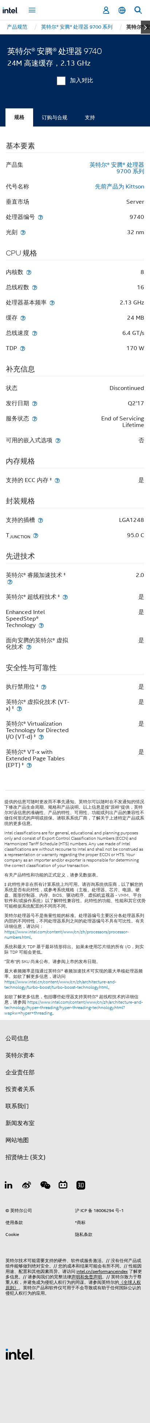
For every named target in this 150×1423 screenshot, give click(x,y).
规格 (19, 117)
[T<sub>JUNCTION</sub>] (36, 535)
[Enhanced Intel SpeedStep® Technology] (41, 625)
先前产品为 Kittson (119, 186)
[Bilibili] (63, 1186)
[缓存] (23, 318)
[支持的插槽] (40, 520)
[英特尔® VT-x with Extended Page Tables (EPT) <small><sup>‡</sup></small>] (29, 765)
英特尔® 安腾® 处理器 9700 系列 (117, 168)
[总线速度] (35, 333)
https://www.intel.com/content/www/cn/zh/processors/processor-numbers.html (66, 934)
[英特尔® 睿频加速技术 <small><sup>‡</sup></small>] (10, 581)
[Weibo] (27, 1186)
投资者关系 (20, 1089)
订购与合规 (54, 117)
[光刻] (23, 232)
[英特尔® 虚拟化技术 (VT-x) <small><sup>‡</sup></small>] (19, 708)
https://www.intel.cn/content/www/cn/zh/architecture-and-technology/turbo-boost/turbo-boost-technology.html (60, 984)
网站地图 (17, 1140)
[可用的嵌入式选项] (58, 440)
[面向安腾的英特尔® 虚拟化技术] (29, 647)
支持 (90, 117)
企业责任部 (20, 1072)
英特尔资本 (20, 1055)
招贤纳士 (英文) (25, 1157)
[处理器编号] (40, 217)
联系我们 (17, 1106)
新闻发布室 (20, 1123)
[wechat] (45, 1186)
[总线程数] (35, 287)
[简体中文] (122, 10)
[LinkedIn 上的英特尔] (9, 1186)
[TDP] (23, 348)
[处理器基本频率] (52, 302)
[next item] (145, 27)
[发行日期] (35, 403)
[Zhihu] (81, 1186)
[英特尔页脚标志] (20, 1353)
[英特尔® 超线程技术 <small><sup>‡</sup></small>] (65, 597)
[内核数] (29, 272)
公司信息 (17, 1038)
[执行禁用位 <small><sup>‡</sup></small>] (44, 687)
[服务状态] (35, 418)
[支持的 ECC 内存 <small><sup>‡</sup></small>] (57, 480)
